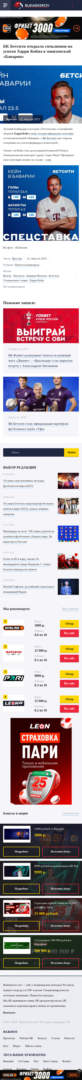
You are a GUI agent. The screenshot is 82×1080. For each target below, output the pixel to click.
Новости (69, 1038)
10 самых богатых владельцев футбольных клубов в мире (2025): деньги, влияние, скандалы (28, 509)
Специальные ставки (15, 280)
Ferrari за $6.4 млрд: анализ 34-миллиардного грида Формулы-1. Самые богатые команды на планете (27, 564)
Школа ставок (33, 1045)
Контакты (9, 1012)
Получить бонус (61, 851)
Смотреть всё (70, 813)
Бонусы (42, 1038)
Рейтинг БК (26, 1038)
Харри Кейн (36, 280)
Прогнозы (9, 1038)
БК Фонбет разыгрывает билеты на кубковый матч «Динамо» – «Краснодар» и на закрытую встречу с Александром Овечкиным (40, 360)
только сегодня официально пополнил (51, 133)
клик (48, 159)
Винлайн (8, 1061)
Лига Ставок (50, 1061)
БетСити (54, 275)
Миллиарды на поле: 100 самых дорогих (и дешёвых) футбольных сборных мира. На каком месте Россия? (28, 536)
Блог (5, 1045)
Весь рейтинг (70, 608)
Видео (17, 1045)
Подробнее (21, 851)
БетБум (47, 1069)
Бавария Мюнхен (36, 275)
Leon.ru (7, 1069)
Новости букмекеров (27, 264)
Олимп (34, 1069)
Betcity (7, 275)
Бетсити (21, 1069)
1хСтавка (23, 1061)
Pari (36, 1061)
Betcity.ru (19, 275)
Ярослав (17, 258)
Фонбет (66, 1061)
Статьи (55, 1038)
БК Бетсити (49, 138)
